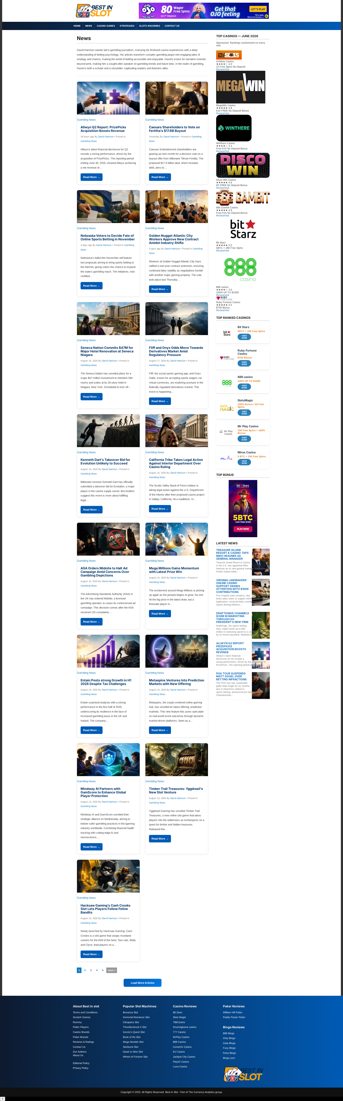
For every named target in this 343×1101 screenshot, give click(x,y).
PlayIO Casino (181, 1061)
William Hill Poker (232, 1012)
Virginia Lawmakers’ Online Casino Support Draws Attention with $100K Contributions (232, 586)
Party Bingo (229, 1052)
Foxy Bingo (229, 1047)
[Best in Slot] (94, 18)
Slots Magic (179, 1017)
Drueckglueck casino (184, 1027)
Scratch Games (81, 1017)
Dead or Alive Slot (133, 1051)
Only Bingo (229, 1038)
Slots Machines (149, 25)
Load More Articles (142, 982)
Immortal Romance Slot (136, 1017)
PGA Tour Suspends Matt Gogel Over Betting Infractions (231, 676)
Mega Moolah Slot (133, 1041)
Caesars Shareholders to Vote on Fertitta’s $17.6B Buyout (174, 129)
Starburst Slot (130, 1046)
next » (111, 970)
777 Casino (179, 1032)
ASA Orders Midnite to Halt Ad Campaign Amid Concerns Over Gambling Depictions (105, 571)
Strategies (127, 25)
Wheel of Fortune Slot (135, 1056)
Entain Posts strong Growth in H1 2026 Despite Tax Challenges (106, 682)
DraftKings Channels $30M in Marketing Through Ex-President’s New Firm (232, 618)
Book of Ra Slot (131, 1036)
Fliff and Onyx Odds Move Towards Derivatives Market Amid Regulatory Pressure (176, 351)
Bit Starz (177, 1012)
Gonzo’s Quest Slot (134, 1032)
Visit (226, 69)
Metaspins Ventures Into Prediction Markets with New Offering (176, 682)
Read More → (91, 177)
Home (77, 25)
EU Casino (179, 1051)
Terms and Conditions (85, 1012)
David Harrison (105, 136)
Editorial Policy (81, 1063)
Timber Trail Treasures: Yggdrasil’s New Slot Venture (176, 790)
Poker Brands (80, 1036)
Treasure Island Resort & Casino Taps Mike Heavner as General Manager (232, 554)
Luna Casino (180, 1066)
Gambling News (89, 141)
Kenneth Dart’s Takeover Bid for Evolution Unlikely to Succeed (105, 461)
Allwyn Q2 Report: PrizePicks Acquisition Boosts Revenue (103, 129)
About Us (78, 1055)
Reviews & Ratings (83, 1041)
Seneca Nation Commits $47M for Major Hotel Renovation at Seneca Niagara (107, 351)
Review (220, 69)
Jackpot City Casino (184, 1056)
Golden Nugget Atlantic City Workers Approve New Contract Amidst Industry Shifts (174, 239)
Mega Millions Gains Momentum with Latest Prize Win (174, 570)
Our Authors (79, 1051)
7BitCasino (179, 1022)
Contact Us (172, 25)
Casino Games (106, 25)
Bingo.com (229, 1057)
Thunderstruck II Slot (134, 1027)
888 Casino (179, 1041)
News (88, 25)
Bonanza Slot (130, 1012)
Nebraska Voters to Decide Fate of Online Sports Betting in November (108, 237)
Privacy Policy (80, 1068)
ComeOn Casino (182, 1046)
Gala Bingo (229, 1042)
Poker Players (81, 1027)
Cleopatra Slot (131, 1022)
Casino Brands (81, 1032)
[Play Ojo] (204, 17)
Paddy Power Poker (234, 1017)
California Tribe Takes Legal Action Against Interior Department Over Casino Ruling (176, 463)
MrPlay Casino (181, 1036)
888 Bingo (228, 1033)
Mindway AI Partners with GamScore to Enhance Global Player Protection (103, 792)
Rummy (77, 1022)
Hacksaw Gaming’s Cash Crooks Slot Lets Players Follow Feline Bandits (105, 909)
